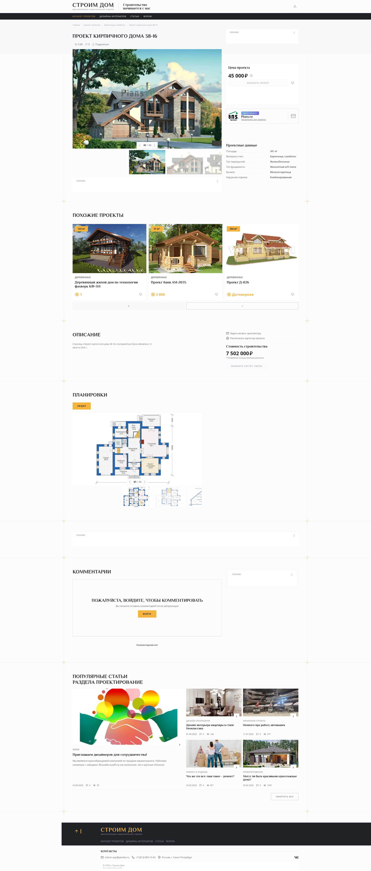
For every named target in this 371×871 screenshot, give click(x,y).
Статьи (159, 841)
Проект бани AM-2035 (168, 282)
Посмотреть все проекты (253, 120)
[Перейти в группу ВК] (296, 857)
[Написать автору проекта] (293, 116)
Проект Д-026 (238, 282)
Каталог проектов (112, 841)
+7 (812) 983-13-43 (146, 857)
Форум (170, 841)
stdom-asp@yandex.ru (117, 857)
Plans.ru (247, 116)
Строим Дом (93, 6)
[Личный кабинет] (295, 6)
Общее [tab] (81, 405)
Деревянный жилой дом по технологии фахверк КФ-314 (106, 284)
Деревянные (83, 277)
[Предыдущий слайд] (129, 306)
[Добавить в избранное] (292, 83)
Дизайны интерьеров (139, 841)
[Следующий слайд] (242, 306)
